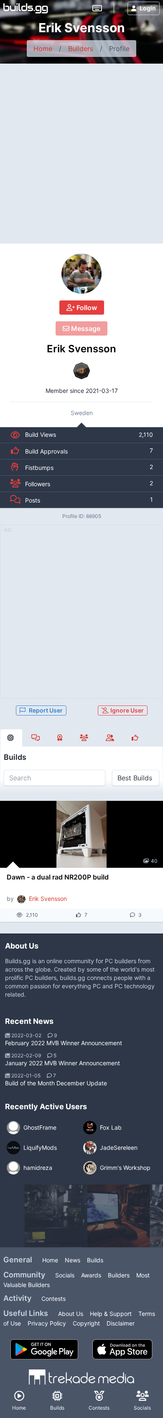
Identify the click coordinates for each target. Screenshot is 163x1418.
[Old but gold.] (118, 1216)
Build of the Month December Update (56, 1083)
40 (154, 861)
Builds (95, 1260)
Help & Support (111, 1313)
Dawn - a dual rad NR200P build (58, 877)
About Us (70, 1313)
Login (148, 8)
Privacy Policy (47, 1323)
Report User (46, 710)
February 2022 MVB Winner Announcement (63, 1042)
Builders (80, 48)
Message (84, 328)
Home (42, 48)
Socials (64, 1275)
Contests (53, 1298)
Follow (86, 307)
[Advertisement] (81, 149)
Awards (91, 1275)
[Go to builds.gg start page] (25, 8)
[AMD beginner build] (56, 1216)
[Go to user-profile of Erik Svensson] (81, 274)
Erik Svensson (81, 349)
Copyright (86, 1323)
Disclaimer (121, 1323)
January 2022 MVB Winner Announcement (62, 1063)
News (72, 1260)
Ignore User (126, 710)
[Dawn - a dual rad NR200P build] (81, 834)
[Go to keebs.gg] (97, 8)
